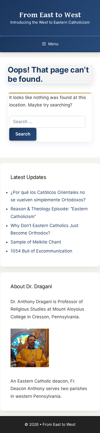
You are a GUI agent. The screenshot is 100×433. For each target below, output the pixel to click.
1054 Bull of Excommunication (41, 251)
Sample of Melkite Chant (36, 242)
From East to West (50, 15)
